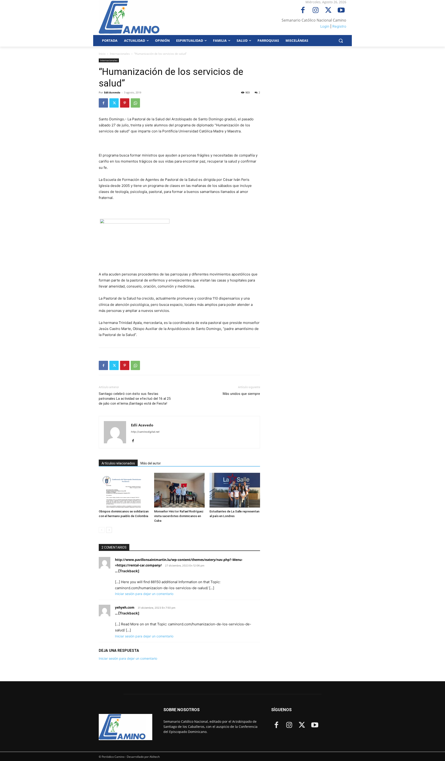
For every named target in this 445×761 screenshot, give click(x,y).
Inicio (102, 54)
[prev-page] (102, 530)
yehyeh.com (124, 607)
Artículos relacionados (118, 463)
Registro (339, 26)
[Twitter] (328, 10)
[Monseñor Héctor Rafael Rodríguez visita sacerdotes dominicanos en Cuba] (179, 490)
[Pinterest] (124, 103)
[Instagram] (315, 10)
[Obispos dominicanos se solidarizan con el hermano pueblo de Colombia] (124, 490)
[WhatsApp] (135, 103)
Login (324, 26)
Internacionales (120, 54)
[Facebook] (303, 10)
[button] (340, 40)
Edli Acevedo (112, 92)
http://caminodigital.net (145, 431)
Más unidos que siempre (241, 394)
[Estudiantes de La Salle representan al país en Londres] (235, 490)
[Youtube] (341, 10)
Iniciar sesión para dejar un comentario (144, 594)
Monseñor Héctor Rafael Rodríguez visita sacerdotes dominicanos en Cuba (178, 516)
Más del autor (150, 463)
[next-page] (109, 530)
